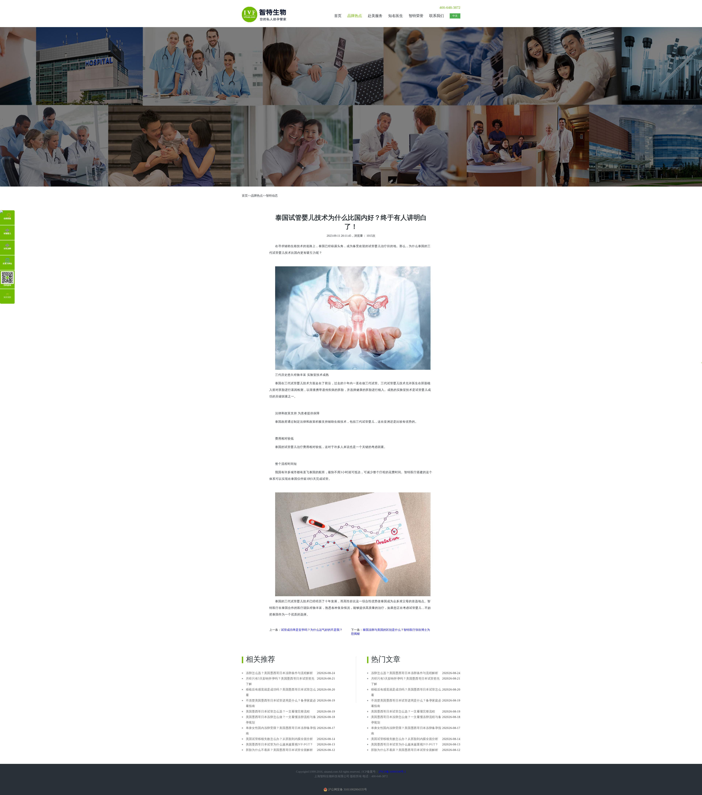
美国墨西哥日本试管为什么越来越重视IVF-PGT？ (279, 744)
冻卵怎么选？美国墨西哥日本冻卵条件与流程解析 (279, 673)
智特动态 (272, 195)
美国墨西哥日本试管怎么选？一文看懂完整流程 (278, 711)
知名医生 (395, 16)
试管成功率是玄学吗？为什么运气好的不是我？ (311, 629)
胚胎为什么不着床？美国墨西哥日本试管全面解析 (279, 749)
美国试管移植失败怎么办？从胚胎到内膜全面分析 (279, 738)
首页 (337, 16)
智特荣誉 (416, 16)
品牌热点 (354, 16)
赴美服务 (375, 16)
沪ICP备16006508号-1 (392, 771)
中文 (455, 15)
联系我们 (436, 16)
